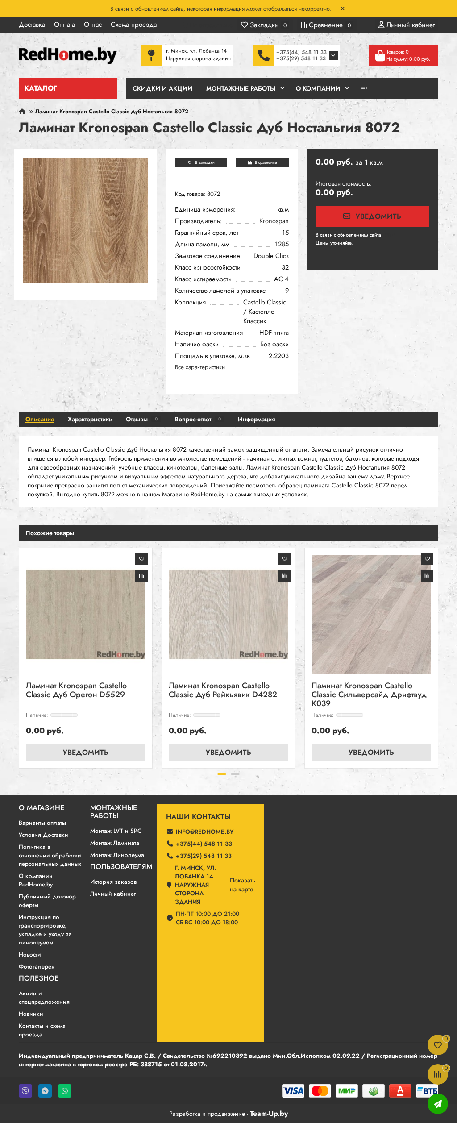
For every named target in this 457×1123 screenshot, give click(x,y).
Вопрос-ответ (197, 419)
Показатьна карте (242, 885)
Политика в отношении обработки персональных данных (50, 855)
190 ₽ (388, 234)
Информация (256, 419)
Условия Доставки (43, 835)
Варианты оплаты (42, 823)
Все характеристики (200, 367)
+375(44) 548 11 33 (301, 52)
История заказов (113, 882)
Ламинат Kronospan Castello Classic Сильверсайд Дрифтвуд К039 (369, 695)
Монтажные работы (113, 812)
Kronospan (274, 221)
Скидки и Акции (162, 88)
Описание (39, 419)
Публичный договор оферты (47, 900)
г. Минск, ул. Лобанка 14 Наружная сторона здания (195, 885)
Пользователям (121, 867)
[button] (19, 656)
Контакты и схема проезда (42, 1030)
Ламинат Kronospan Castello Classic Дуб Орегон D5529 (76, 690)
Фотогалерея (36, 966)
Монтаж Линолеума (117, 855)
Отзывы (142, 419)
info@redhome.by (204, 832)
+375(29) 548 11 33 (301, 58)
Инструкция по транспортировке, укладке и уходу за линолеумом (45, 930)
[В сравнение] (141, 576)
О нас (93, 24)
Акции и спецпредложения (44, 997)
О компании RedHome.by (36, 880)
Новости (30, 954)
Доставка (32, 24)
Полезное (38, 978)
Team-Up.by (269, 1113)
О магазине (41, 808)
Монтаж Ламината (114, 843)
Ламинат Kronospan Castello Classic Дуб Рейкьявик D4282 (223, 690)
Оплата (64, 24)
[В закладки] (141, 559)
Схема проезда (134, 24)
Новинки (31, 1014)
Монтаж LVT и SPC (115, 831)
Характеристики (90, 419)
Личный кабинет (113, 894)
